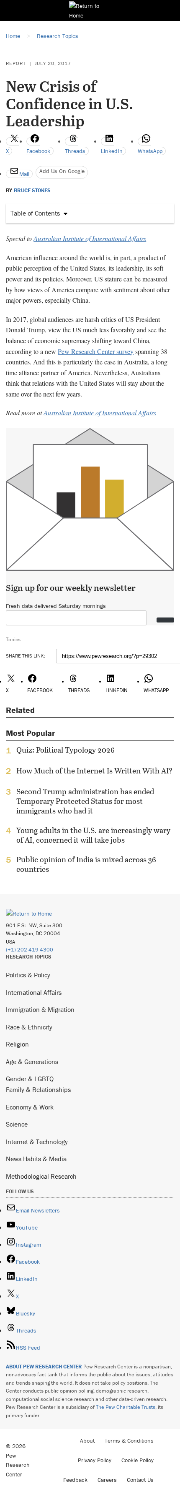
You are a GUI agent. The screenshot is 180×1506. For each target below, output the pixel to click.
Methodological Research (41, 1176)
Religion (17, 1044)
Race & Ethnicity (29, 1027)
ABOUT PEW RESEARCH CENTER (44, 1366)
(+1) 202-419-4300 (29, 949)
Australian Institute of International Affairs (89, 238)
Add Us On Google (62, 171)
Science (17, 1124)
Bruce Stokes (32, 190)
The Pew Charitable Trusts (125, 1407)
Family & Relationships (38, 1089)
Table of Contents (35, 213)
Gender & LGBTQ (30, 1078)
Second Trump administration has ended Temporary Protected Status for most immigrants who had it (85, 801)
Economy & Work (30, 1107)
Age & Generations (32, 1061)
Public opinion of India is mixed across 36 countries (86, 864)
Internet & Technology (37, 1141)
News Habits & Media (36, 1159)
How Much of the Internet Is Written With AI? (94, 771)
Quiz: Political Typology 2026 (65, 750)
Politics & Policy (28, 975)
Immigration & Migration (40, 1009)
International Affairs (34, 992)
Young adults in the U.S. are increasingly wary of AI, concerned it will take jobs (93, 835)
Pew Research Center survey (96, 351)
